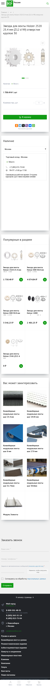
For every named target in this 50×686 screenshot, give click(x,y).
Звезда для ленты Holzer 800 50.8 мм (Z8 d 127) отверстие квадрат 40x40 (12, 314)
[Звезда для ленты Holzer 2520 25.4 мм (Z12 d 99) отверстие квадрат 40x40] (13, 255)
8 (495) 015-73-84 (14, 618)
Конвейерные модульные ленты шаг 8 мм (11, 448)
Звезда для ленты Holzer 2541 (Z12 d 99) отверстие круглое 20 (11, 357)
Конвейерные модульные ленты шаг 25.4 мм (11, 414)
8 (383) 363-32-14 (14, 615)
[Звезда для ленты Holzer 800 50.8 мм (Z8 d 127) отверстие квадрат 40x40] (13, 298)
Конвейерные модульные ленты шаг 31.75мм (11, 483)
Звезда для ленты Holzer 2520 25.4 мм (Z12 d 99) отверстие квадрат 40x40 (12, 271)
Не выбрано (10, 606)
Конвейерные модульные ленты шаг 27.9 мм (35, 448)
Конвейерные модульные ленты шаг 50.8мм (35, 483)
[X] (23, 125)
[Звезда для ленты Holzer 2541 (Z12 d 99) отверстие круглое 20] (13, 342)
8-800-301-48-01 (13, 610)
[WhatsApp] (33, 125)
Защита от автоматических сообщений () (22, 566)
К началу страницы (24, 597)
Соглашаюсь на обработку (25, 578)
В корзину (26, 117)
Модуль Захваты (10, 514)
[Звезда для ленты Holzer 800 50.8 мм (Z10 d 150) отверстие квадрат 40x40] (37, 255)
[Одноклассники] (16, 125)
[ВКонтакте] (30, 125)
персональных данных (36, 578)
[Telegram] (19, 125)
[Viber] (26, 125)
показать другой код (36, 566)
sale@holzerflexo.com (13, 631)
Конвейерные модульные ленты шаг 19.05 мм (35, 414)
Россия (16, 2)
